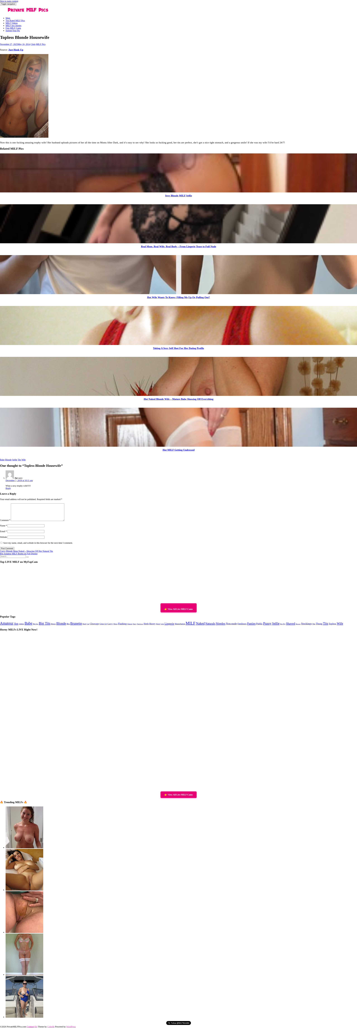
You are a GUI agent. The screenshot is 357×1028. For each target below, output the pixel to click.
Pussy (267, 623)
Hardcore (140, 624)
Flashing (122, 623)
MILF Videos (12, 23)
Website (3, 537)
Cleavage (94, 623)
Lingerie (169, 623)
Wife (23, 460)
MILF (190, 623)
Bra (68, 624)
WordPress (71, 1026)
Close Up (103, 624)
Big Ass (35, 624)
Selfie (14, 460)
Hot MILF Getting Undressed (179, 450)
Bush (84, 624)
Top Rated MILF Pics (15, 20)
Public (259, 623)
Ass (16, 623)
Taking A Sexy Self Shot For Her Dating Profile (178, 348)
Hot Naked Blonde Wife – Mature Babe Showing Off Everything (178, 399)
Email (3, 531)
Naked (200, 623)
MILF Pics (40, 44)
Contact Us (32, 1026)
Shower (298, 624)
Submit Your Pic (13, 30)
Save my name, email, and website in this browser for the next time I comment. (38, 543)
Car (88, 624)
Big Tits (44, 623)
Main (8, 18)
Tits (19, 460)
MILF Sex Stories (13, 25)
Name (3, 525)
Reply (8, 488)
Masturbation (180, 624)
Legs (162, 624)
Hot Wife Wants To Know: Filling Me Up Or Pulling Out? (178, 297)
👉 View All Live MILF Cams (178, 609)
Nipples (220, 623)
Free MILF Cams (13, 28)
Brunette (76, 623)
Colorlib (51, 1026)
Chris (33, 44)
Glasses (129, 624)
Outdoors (242, 623)
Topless (332, 623)
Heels (146, 624)
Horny (152, 623)
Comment (5, 520)
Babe (2, 460)
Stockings (306, 623)
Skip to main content (9, 1)
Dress (115, 624)
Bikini (53, 624)
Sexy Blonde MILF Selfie (178, 195)
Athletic (21, 624)
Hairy (135, 624)
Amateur (6, 623)
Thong (319, 623)
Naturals (210, 623)
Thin (313, 624)
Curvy (110, 624)
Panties (251, 623)
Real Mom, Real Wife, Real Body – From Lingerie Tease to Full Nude (178, 246)
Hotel (158, 624)
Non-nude (231, 623)
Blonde (8, 460)
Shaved (290, 623)
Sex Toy (282, 624)
